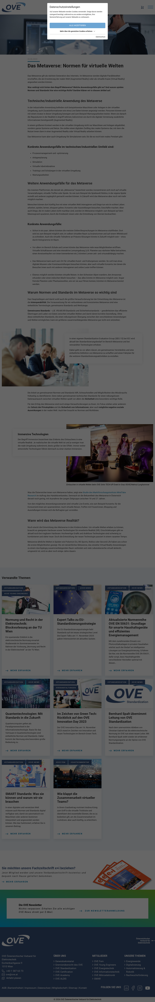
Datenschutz (100, 37)
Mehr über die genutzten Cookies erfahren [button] (76, 31)
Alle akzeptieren (77, 25)
